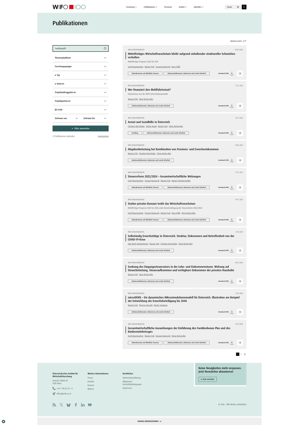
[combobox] (81, 58)
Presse (229, 7)
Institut (182, 7)
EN (238, 7)
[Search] (244, 7)
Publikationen (149, 7)
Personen (168, 7)
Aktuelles (197, 7)
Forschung (130, 7)
